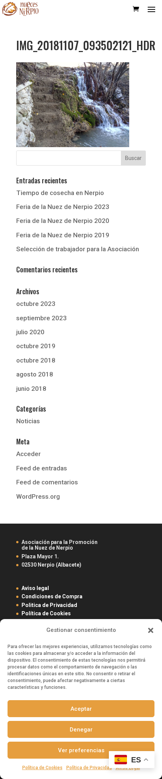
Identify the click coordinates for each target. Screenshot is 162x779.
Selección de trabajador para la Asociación (77, 249)
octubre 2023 (35, 303)
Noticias (28, 421)
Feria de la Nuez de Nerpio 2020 (62, 220)
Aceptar (81, 708)
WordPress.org (38, 496)
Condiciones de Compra (52, 596)
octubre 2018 (35, 360)
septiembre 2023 (41, 318)
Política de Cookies (42, 767)
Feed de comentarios (47, 482)
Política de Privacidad (89, 767)
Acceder (28, 454)
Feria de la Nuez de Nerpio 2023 (62, 206)
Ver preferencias (81, 750)
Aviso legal (35, 588)
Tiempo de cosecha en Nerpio (60, 193)
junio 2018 (31, 388)
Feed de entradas (41, 468)
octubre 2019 (35, 346)
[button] (150, 630)
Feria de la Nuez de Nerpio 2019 (62, 235)
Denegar (81, 729)
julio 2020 (30, 332)
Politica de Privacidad (49, 605)
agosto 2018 (34, 374)
